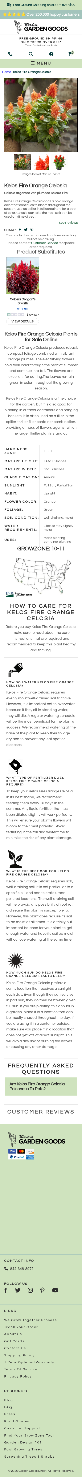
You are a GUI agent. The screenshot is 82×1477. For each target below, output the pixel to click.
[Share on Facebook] (20, 230)
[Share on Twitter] (26, 230)
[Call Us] (10, 54)
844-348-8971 (22, 1269)
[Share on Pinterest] (31, 230)
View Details (23, 321)
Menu (43, 63)
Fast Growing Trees (23, 1449)
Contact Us (15, 1348)
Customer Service (44, 243)
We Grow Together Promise (30, 1320)
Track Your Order (21, 1327)
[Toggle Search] (31, 54)
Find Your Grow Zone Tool (29, 1435)
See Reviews (68, 222)
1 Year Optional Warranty (29, 1362)
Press (9, 1414)
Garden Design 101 (23, 1442)
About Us (13, 1334)
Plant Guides (16, 1421)
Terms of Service (21, 1369)
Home (6, 72)
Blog (8, 1400)
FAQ (8, 1407)
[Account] (51, 54)
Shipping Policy (19, 1355)
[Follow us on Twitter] (17, 1291)
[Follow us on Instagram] (30, 1291)
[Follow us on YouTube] (55, 1291)
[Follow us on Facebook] (5, 1291)
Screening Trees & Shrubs (29, 1456)
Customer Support (22, 1428)
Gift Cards (14, 1341)
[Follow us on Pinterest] (42, 1291)
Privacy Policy (18, 1376)
